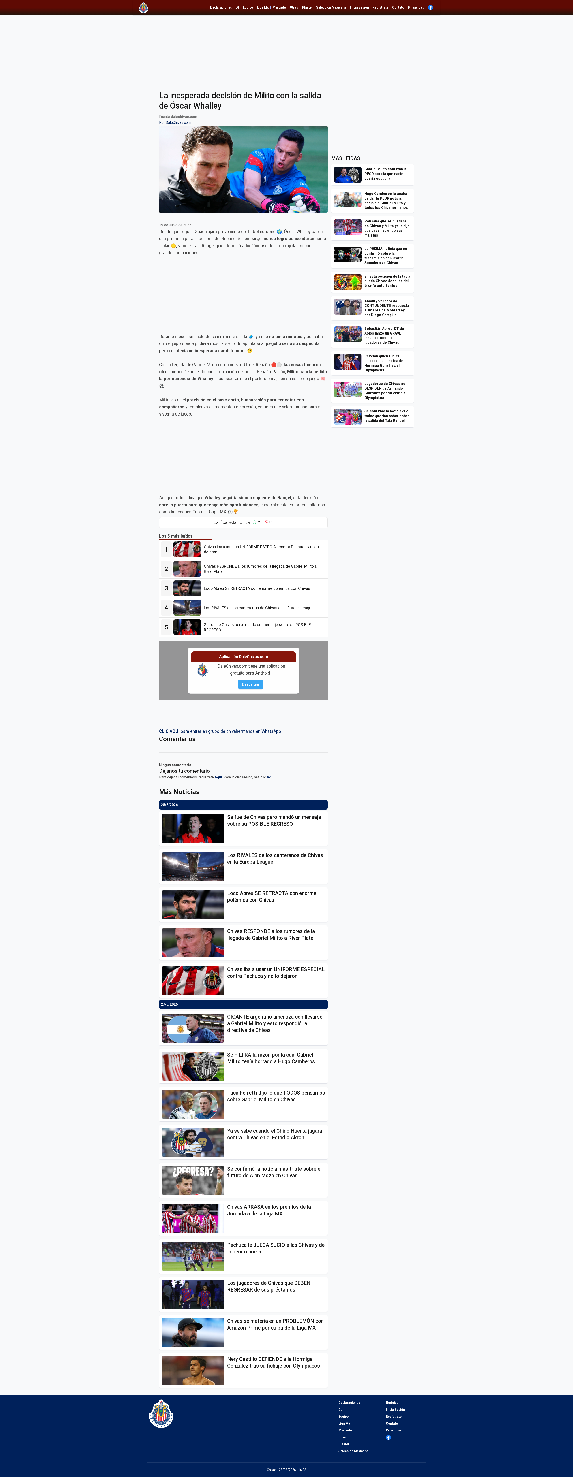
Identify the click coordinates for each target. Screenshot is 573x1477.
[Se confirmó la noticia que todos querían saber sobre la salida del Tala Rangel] (349, 417)
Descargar (250, 684)
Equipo (248, 7)
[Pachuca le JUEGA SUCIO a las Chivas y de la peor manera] (194, 1256)
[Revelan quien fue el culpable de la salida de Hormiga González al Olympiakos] (349, 362)
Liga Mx (263, 7)
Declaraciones (221, 7)
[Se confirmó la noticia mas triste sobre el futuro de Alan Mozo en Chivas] (194, 1180)
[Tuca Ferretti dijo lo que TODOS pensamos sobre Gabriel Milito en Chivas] (194, 1104)
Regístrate (380, 7)
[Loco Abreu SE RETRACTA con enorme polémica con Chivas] (188, 588)
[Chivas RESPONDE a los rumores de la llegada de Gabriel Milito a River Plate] (188, 569)
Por (175, 122)
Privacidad (416, 7)
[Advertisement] (286, 50)
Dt (237, 7)
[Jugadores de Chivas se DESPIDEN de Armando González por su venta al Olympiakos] (349, 389)
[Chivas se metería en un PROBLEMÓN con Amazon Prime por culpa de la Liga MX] (194, 1332)
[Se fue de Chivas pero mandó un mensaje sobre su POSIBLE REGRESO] (188, 627)
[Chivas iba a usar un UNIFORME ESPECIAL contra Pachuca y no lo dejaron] (188, 549)
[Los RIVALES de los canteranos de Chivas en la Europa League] (188, 608)
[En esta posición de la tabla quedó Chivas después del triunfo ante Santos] (349, 282)
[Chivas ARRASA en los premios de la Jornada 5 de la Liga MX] (194, 1218)
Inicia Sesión (359, 7)
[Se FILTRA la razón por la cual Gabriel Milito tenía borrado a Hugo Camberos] (194, 1066)
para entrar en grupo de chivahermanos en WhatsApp (220, 731)
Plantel (307, 7)
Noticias (392, 1403)
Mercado (279, 7)
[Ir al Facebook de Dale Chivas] (430, 7)
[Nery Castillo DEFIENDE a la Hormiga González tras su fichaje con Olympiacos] (194, 1370)
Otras (294, 7)
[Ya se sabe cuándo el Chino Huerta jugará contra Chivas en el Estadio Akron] (194, 1142)
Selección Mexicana (331, 7)
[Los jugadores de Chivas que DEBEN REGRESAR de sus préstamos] (194, 1294)
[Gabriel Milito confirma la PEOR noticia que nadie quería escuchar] (349, 175)
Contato (398, 7)
